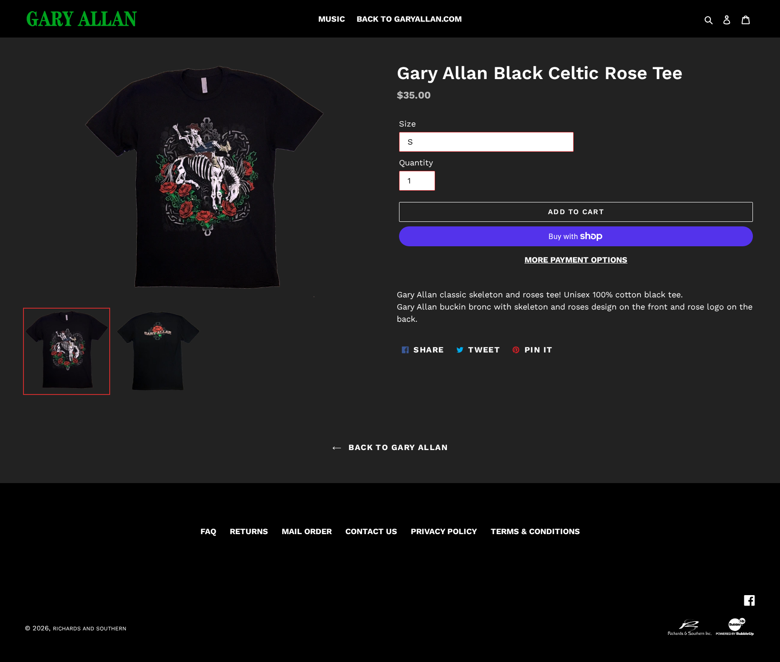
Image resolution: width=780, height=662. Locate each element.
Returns (249, 531)
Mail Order (307, 531)
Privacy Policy (444, 531)
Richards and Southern (89, 628)
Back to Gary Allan (397, 447)
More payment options (576, 259)
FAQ (208, 531)
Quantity (416, 162)
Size (407, 123)
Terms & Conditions (535, 531)
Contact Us (371, 531)
